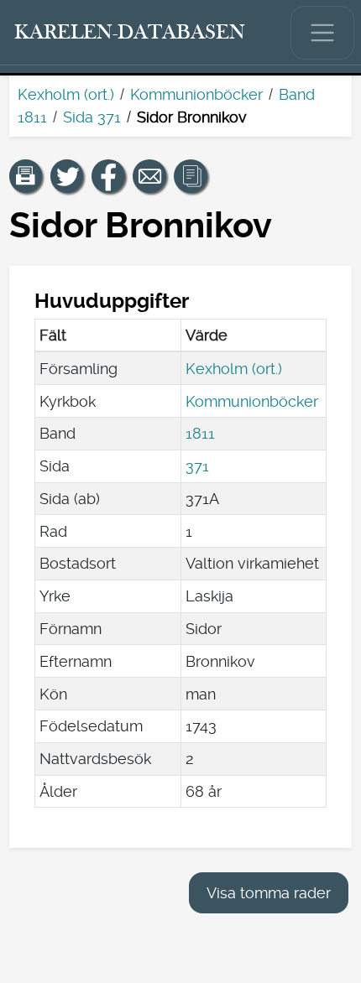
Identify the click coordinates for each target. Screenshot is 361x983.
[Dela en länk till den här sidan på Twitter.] (67, 176)
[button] (26, 176)
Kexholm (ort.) (66, 94)
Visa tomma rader (269, 893)
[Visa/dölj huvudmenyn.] (322, 33)
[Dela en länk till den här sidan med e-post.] (149, 176)
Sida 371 (92, 117)
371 (197, 466)
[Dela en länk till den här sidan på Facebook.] (108, 176)
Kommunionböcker (196, 94)
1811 (200, 433)
